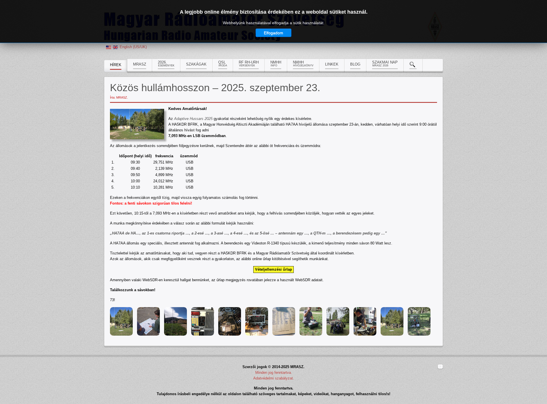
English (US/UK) (133, 47)
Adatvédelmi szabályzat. (273, 378)
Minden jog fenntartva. (273, 372)
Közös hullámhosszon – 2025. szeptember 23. (215, 87)
